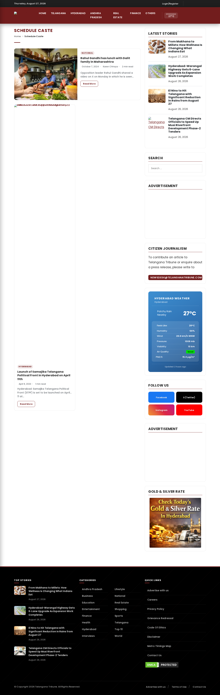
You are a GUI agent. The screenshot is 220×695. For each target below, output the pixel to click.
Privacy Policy (155, 609)
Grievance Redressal (160, 618)
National (120, 596)
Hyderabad (78, 13)
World (118, 636)
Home (42, 13)
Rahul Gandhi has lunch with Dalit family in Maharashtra (105, 60)
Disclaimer (153, 637)
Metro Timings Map (159, 646)
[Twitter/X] (198, 3)
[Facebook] (187, 3)
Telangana (58, 13)
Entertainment (91, 609)
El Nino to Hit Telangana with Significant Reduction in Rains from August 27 (184, 97)
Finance (135, 13)
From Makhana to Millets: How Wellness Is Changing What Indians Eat (185, 46)
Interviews (88, 636)
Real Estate (117, 15)
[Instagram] (193, 3)
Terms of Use (179, 686)
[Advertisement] (175, 213)
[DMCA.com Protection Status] (175, 664)
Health (86, 622)
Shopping (120, 609)
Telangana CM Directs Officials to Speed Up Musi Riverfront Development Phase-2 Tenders (184, 125)
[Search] (197, 15)
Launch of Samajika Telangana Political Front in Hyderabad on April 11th (43, 375)
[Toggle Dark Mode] (205, 15)
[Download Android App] (190, 15)
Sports (119, 616)
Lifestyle (120, 589)
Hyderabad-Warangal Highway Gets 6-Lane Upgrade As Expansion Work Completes (185, 71)
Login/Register (170, 3)
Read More (90, 83)
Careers (152, 599)
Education (88, 602)
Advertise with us (158, 590)
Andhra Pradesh (96, 15)
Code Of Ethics (156, 627)
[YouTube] (203, 3)
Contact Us (154, 655)
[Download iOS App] (183, 15)
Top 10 (119, 629)
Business (87, 596)
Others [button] (150, 13)
